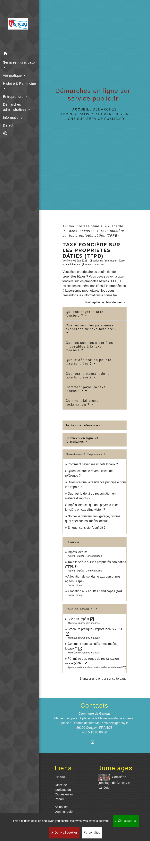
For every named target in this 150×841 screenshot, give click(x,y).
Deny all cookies (66, 832)
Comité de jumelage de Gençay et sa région (114, 782)
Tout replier (95, 302)
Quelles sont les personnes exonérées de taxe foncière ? (91, 327)
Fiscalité (115, 226)
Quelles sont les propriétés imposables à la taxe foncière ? (89, 346)
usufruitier (105, 271)
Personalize (92, 832)
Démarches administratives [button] (15, 106)
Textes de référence (82, 425)
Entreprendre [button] (13, 97)
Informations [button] (13, 118)
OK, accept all (127, 820)
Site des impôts (81, 619)
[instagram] (94, 742)
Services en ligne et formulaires (82, 439)
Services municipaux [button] (19, 62)
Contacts (94, 705)
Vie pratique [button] (13, 75)
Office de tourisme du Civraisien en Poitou (64, 792)
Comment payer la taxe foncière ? (86, 389)
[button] (19, 54)
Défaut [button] (8, 125)
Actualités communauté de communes (64, 811)
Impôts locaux (77, 552)
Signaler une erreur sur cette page (103, 678)
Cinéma (60, 777)
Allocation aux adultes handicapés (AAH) (95, 591)
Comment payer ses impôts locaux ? (93, 464)
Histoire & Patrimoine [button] (19, 83)
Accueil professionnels (83, 226)
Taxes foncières (81, 231)
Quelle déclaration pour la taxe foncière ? (89, 361)
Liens (63, 768)
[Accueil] (19, 25)
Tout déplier (116, 302)
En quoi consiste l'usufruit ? (86, 527)
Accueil (80, 109)
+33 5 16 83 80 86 (94, 732)
